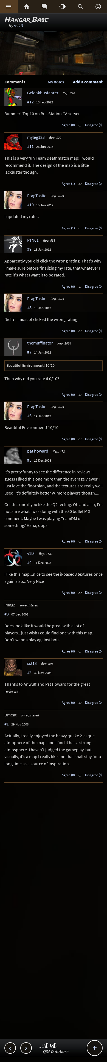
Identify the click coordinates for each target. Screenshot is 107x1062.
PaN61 (33, 240)
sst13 (18, 25)
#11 (30, 146)
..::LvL (48, 1045)
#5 (29, 460)
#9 (29, 249)
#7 (29, 352)
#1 (6, 724)
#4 (29, 562)
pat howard (37, 451)
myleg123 (36, 137)
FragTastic (36, 195)
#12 (30, 101)
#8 (29, 307)
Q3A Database (56, 1051)
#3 (6, 614)
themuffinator (40, 343)
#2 (29, 672)
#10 (30, 204)
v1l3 (31, 553)
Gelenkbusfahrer (42, 92)
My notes (56, 81)
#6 (29, 415)
